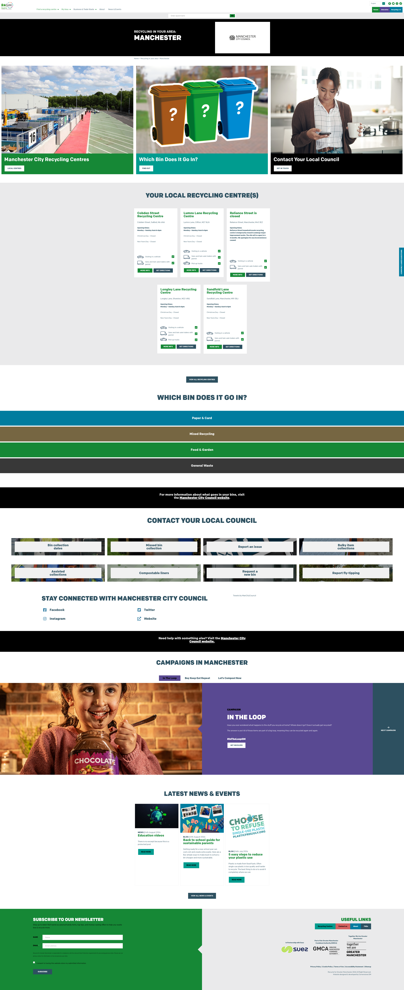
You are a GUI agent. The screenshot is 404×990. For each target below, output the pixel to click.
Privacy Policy (315, 967)
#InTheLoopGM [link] (236, 739)
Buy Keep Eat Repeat (197, 678)
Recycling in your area (149, 58)
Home (136, 58)
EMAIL (36, 946)
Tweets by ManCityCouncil (244, 595)
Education (384, 10)
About (355, 926)
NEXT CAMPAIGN (388, 730)
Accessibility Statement (354, 967)
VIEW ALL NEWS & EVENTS (202, 896)
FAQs (366, 926)
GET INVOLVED (236, 745)
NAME (35, 937)
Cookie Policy (327, 967)
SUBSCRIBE (42, 972)
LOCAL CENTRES (14, 168)
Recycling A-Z (396, 10)
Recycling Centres (325, 926)
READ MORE (146, 852)
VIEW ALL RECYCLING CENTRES (202, 380)
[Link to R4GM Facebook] (389, 3)
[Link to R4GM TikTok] (400, 3)
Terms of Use (339, 967)
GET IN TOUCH (283, 168)
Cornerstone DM (365, 974)
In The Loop (170, 678)
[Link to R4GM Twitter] (393, 3)
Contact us (342, 926)
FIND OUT (146, 168)
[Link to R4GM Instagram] (397, 3)
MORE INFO (145, 270)
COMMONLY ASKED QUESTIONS (401, 262)
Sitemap (368, 967)
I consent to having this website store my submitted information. (61, 963)
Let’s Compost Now (229, 678)
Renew (375, 10)
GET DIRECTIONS (163, 270)
